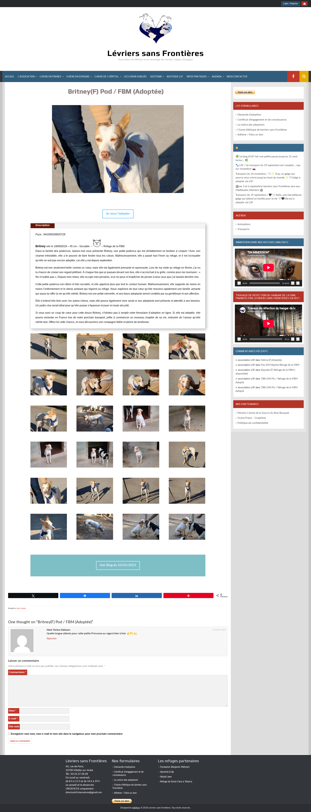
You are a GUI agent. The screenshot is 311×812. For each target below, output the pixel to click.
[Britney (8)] (48, 504)
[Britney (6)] (141, 468)
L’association (26, 76)
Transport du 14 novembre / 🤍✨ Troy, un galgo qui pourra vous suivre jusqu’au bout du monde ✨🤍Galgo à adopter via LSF (268, 178)
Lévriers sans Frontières (155, 53)
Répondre (51, 639)
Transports (243, 229)
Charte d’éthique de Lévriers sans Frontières (262, 129)
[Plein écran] (297, 283)
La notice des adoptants (251, 124)
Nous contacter (237, 76)
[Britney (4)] (48, 468)
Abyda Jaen (166, 777)
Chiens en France (50, 76)
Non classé (21, 608)
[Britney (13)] (94, 540)
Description (42, 225)
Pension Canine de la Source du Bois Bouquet (263, 413)
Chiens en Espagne (77, 76)
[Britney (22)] (141, 395)
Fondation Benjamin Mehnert (175, 767)
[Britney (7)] (187, 468)
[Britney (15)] (187, 540)
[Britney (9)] (94, 504)
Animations (243, 224)
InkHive (136, 808)
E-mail (13, 718)
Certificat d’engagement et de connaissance (262, 119)
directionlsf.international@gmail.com (84, 792)
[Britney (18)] (141, 359)
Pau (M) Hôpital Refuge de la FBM (280, 365)
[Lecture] (239, 283)
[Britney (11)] (187, 504)
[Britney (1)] (94, 432)
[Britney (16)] (48, 359)
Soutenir (156, 76)
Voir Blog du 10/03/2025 (118, 565)
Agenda (217, 76)
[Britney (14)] (141, 540)
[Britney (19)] (187, 359)
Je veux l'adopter (118, 213)
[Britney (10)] (141, 504)
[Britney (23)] (187, 395)
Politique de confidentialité (252, 423)
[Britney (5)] (94, 468)
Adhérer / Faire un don (250, 134)
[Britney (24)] (48, 432)
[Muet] (292, 283)
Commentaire (17, 672)
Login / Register (290, 4)
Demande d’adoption (249, 114)
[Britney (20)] (48, 395)
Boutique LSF (175, 76)
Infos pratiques (197, 76)
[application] (268, 267)
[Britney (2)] (141, 432)
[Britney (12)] (48, 540)
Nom (12, 710)
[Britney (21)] (94, 395)
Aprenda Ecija (167, 772)
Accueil (9, 76)
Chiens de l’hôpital (106, 76)
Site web (14, 726)
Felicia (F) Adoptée (271, 360)
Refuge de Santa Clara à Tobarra (176, 782)
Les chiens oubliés (135, 76)
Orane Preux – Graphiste (251, 418)
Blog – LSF (245, 147)
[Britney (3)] (187, 432)
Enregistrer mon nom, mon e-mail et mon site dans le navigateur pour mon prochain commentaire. (67, 734)
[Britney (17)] (94, 359)
